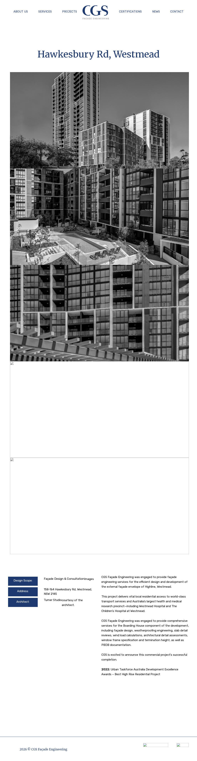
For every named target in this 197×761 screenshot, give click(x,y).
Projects (69, 11)
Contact (177, 11)
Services (45, 11)
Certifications (130, 11)
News (156, 11)
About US (20, 11)
